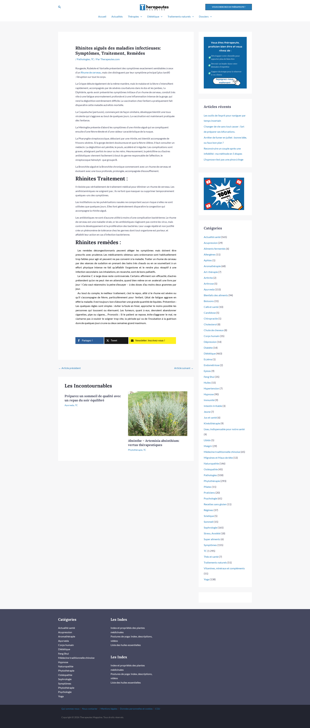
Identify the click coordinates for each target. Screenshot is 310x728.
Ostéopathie (211, 469)
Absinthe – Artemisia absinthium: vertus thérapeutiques (153, 443)
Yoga (206, 579)
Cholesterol (210, 324)
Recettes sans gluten (215, 504)
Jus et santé (210, 417)
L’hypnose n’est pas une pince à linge (223, 159)
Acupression (211, 242)
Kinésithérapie (212, 423)
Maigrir (208, 445)
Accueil (102, 16)
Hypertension (211, 388)
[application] (140, 16)
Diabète (208, 347)
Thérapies (133, 16)
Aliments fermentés (215, 248)
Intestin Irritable (213, 405)
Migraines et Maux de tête (218, 457)
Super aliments (212, 539)
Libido (207, 440)
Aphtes (208, 260)
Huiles (207, 382)
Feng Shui (209, 376)
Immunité (209, 400)
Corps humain (211, 335)
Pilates (207, 486)
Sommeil (208, 521)
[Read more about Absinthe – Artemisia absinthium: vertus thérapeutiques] (157, 413)
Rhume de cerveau (91, 72)
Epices (207, 370)
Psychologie (210, 498)
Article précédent (69, 368)
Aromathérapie (212, 266)
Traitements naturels (179, 16)
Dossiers (204, 16)
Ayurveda (69, 405)
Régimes (208, 510)
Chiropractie (211, 318)
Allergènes (210, 254)
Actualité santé (212, 236)
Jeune (207, 411)
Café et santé (211, 306)
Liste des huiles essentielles (126, 644)
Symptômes (210, 544)
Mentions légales (109, 708)
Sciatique (209, 515)
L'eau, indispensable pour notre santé (224, 429)
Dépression (210, 341)
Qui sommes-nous (70, 708)
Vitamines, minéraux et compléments (224, 568)
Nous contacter (90, 708)
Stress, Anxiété (212, 533)
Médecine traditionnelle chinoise (222, 451)
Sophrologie (210, 527)
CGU (157, 708)
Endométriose (211, 365)
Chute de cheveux (214, 330)
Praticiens (209, 492)
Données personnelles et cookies (136, 708)
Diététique (153, 16)
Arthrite (208, 277)
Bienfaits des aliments (216, 295)
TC (92, 59)
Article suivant (183, 368)
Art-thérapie (211, 271)
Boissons (209, 301)
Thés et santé (211, 556)
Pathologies (83, 59)
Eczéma (208, 359)
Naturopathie (211, 463)
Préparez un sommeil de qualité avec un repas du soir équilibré (93, 398)
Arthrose (209, 283)
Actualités (117, 16)
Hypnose (209, 394)
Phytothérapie (135, 449)
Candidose (210, 312)
